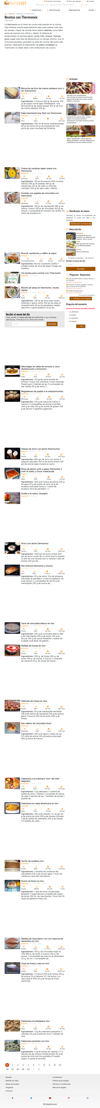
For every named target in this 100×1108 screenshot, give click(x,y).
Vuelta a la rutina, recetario (34, 493)
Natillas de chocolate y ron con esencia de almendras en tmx (42, 939)
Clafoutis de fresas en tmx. (34, 701)
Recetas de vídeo (12, 1081)
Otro (91, 10)
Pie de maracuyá (82, 252)
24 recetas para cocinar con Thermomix (41, 273)
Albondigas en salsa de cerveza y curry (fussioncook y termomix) (40, 367)
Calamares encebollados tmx (35, 1021)
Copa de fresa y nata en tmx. (35, 963)
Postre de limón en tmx (32, 881)
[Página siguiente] (33, 1069)
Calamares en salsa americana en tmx (39, 803)
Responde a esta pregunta (74, 282)
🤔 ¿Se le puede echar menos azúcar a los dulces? (80, 279)
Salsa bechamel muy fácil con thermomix (41, 113)
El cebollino (73, 318)
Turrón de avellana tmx (32, 861)
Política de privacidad (61, 1081)
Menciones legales (59, 1087)
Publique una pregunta (81, 298)
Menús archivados (77, 258)
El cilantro (73, 321)
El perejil (72, 315)
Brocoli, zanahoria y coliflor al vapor (39, 253)
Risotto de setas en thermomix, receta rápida (40, 288)
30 (7, 1069)
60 (23, 1069)
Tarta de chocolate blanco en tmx (37, 623)
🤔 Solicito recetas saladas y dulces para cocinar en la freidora (79, 285)
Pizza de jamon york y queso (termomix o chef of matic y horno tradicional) (41, 470)
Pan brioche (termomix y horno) (37, 566)
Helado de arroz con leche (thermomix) (40, 449)
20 (60, 1065)
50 (18, 1069)
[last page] (39, 1069)
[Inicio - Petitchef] (6, 14)
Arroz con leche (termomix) (34, 543)
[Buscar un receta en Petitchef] (83, 5)
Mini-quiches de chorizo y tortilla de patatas (85, 245)
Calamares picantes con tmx (35, 1041)
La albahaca (73, 312)
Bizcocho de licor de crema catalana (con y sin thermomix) (42, 89)
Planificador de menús (80, 224)
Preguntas (74, 10)
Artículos (54, 10)
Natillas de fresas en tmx (33, 645)
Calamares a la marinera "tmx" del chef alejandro (40, 779)
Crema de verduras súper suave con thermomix (39, 169)
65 (28, 1069)
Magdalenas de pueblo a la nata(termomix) (42, 391)
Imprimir (90, 258)
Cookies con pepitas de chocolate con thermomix (40, 194)
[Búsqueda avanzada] (86, 5)
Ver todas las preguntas (86, 295)
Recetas (36, 10)
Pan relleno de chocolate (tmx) (36, 723)
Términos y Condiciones (61, 1084)
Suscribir (52, 324)
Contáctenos (57, 1077)
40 (12, 1069)
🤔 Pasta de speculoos (74, 291)
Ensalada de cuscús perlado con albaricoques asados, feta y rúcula (85, 237)
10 (55, 1065)
